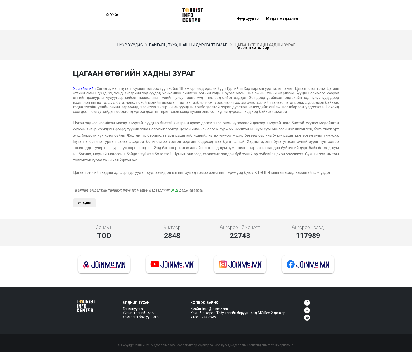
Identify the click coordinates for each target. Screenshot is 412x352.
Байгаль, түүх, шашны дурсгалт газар (188, 45)
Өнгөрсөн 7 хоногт (240, 227)
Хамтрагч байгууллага (141, 317)
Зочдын (104, 227)
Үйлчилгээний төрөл (139, 313)
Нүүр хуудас (248, 30)
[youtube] (307, 317)
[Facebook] (307, 303)
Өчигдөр (172, 227)
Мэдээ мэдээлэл (282, 30)
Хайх (114, 15)
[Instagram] (307, 310)
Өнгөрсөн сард (308, 227)
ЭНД (174, 190)
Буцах (87, 203)
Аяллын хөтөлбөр (253, 59)
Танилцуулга (133, 309)
